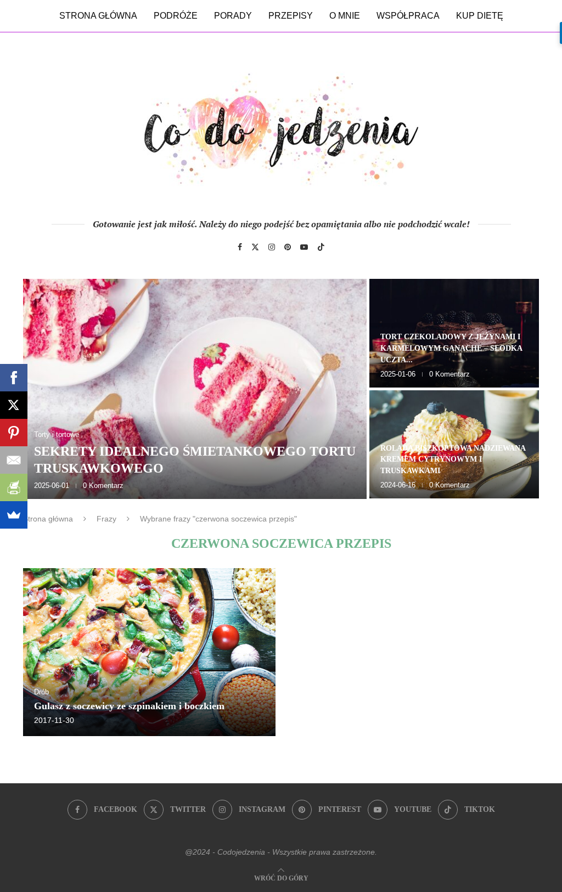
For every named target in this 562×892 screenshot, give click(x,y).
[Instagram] (271, 247)
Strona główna (98, 15)
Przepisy (290, 15)
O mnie (344, 15)
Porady (233, 15)
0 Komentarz (103, 485)
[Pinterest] (287, 247)
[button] (43, 388)
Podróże (176, 15)
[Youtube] (304, 247)
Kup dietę (479, 15)
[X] (13, 405)
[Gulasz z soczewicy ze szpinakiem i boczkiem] (149, 652)
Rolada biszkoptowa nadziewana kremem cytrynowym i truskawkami (452, 459)
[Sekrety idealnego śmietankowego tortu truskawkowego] (195, 389)
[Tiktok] (321, 247)
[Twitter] (255, 247)
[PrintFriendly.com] (13, 487)
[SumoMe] (13, 515)
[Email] (13, 460)
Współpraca (408, 15)
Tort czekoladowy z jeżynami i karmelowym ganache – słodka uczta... (451, 348)
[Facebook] (240, 247)
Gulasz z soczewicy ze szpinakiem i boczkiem (129, 705)
